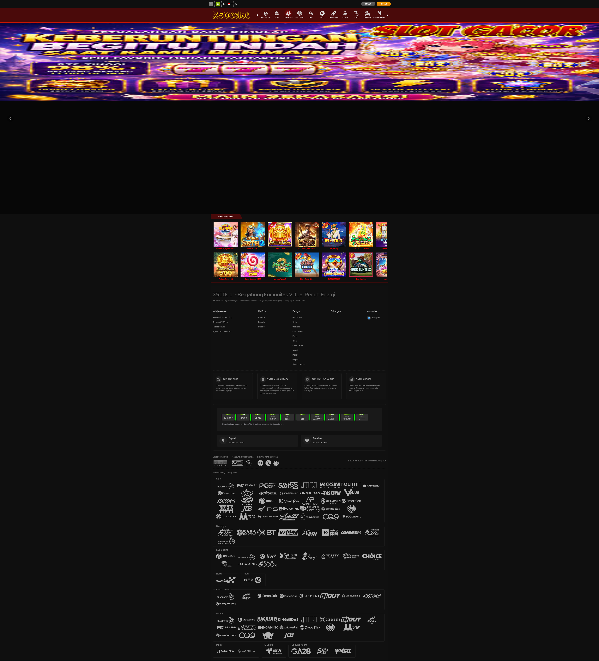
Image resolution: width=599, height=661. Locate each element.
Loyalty (261, 322)
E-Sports (367, 18)
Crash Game (334, 18)
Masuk (368, 4)
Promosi (261, 317)
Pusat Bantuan (219, 326)
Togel (322, 18)
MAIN (227, 234)
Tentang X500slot (220, 322)
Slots (277, 18)
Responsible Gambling (222, 317)
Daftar (384, 4)
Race (311, 18)
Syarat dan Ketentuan (222, 331)
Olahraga (288, 18)
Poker (356, 18)
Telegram (376, 317)
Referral (261, 326)
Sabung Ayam (379, 18)
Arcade (345, 18)
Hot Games (265, 18)
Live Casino (299, 18)
